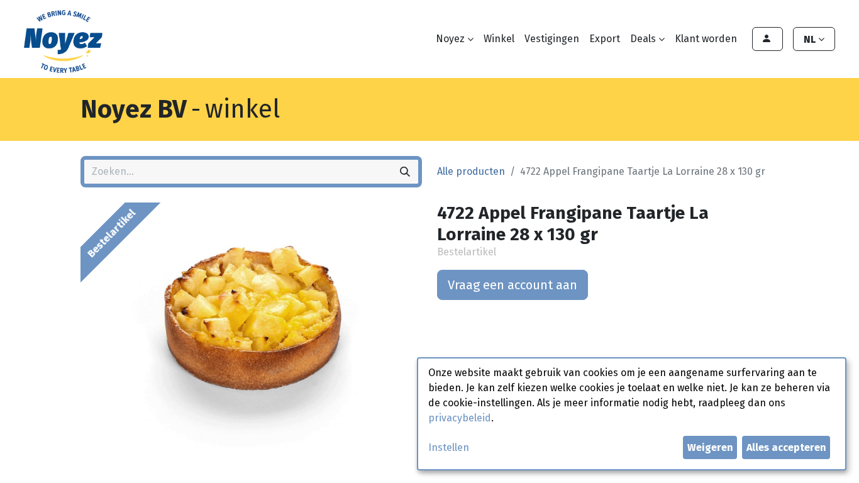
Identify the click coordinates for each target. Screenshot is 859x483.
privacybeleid (459, 418)
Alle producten (471, 171)
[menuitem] (499, 39)
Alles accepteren (786, 447)
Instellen (448, 447)
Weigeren (710, 447)
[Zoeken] (405, 172)
